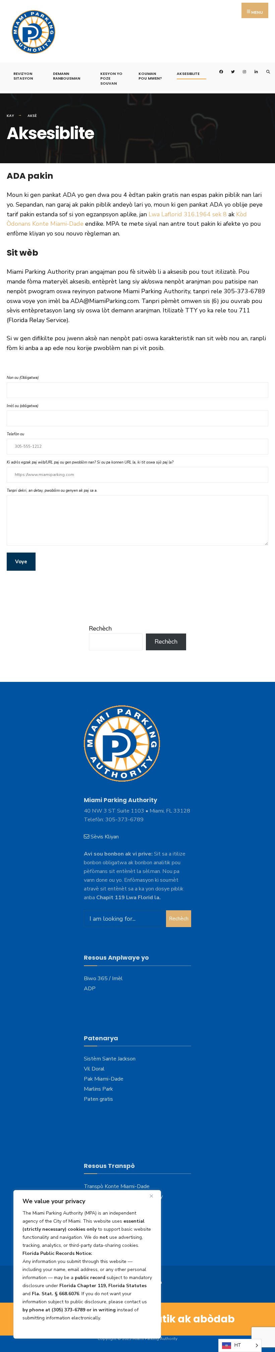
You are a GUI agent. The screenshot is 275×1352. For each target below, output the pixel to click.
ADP (90, 988)
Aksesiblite (188, 73)
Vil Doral (94, 1069)
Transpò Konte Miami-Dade (117, 1186)
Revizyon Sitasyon (23, 76)
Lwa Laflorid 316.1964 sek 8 (188, 214)
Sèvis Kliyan (105, 836)
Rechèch (100, 628)
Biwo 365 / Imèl (103, 978)
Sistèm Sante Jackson (109, 1058)
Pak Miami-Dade (103, 1079)
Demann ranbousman (66, 76)
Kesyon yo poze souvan (111, 78)
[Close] (154, 1196)
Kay (10, 115)
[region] (87, 1264)
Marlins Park (98, 1089)
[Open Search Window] (264, 71)
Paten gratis (98, 1099)
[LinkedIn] (252, 71)
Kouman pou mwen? (150, 76)
